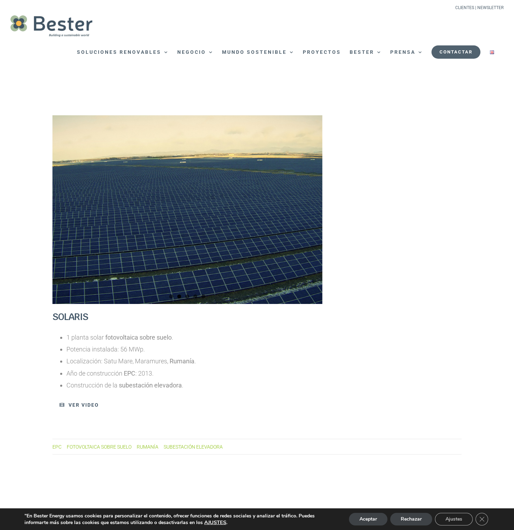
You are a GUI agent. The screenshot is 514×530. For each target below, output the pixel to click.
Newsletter (490, 7)
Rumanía (147, 447)
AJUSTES (215, 522)
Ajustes (453, 519)
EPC (57, 447)
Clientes (464, 7)
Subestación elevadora (193, 447)
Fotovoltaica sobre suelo (99, 447)
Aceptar (368, 519)
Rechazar (411, 519)
